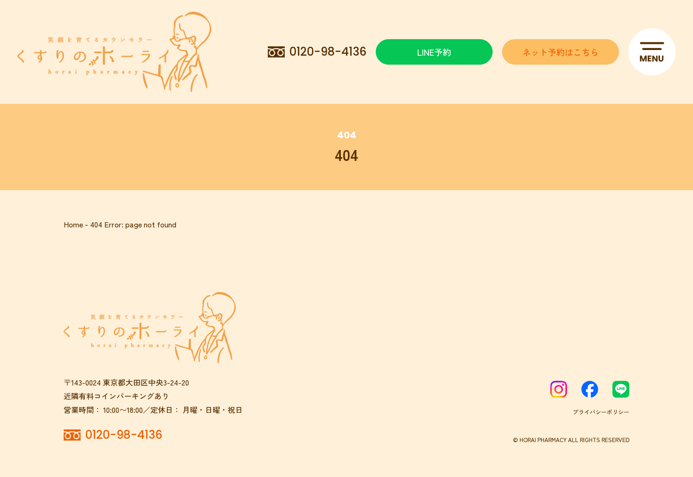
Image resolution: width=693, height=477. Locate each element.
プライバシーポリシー (601, 412)
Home (73, 224)
